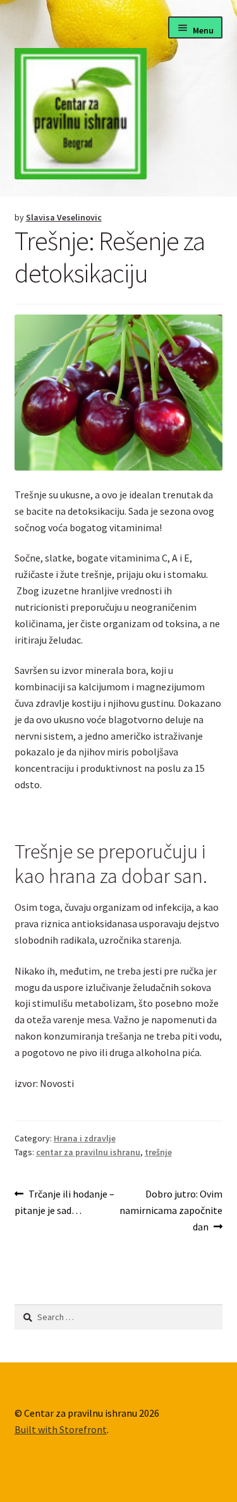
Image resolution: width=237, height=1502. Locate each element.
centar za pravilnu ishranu (88, 1152)
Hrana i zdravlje (85, 1138)
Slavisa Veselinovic (64, 217)
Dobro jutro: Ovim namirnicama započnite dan (170, 1210)
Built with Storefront (61, 1429)
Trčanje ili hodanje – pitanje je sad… (65, 1202)
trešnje (158, 1152)
